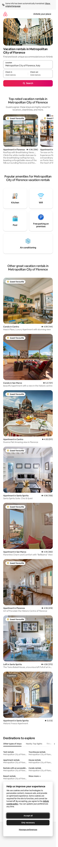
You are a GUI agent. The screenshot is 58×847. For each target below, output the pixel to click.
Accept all (28, 815)
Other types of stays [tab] (12, 744)
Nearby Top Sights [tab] (34, 744)
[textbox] (15, 75)
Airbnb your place (42, 14)
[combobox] (28, 65)
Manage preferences (28, 829)
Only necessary (28, 822)
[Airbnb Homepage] (5, 14)
